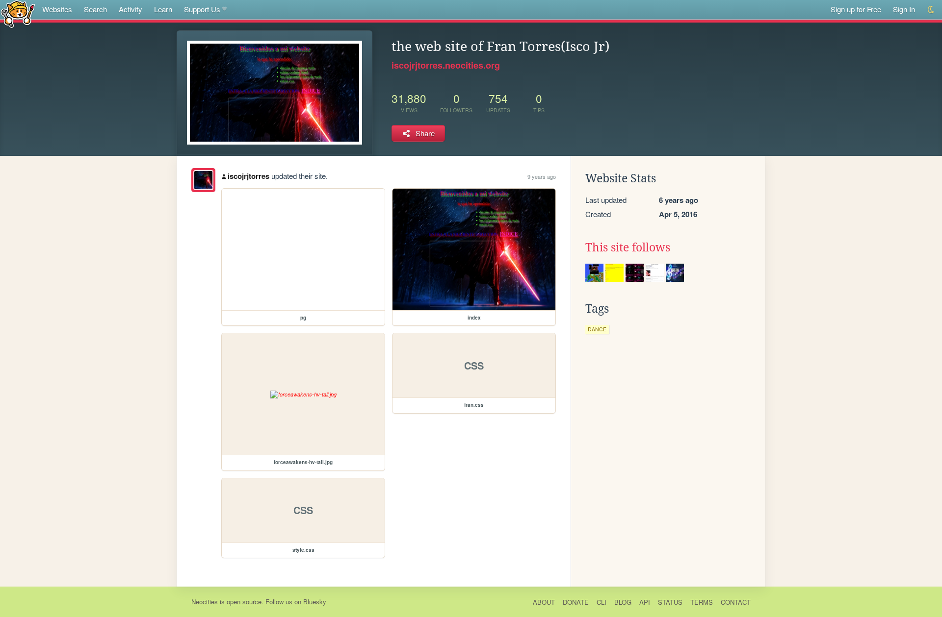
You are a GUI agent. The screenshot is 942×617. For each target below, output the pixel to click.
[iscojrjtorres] (203, 180)
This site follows (627, 247)
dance (597, 329)
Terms (701, 602)
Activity (130, 9)
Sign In (904, 9)
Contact (736, 602)
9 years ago (541, 176)
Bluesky (314, 601)
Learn (163, 9)
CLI (601, 602)
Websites (57, 9)
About (544, 602)
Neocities (204, 601)
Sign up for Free (856, 9)
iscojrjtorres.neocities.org (446, 65)
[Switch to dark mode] (931, 9)
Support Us (202, 9)
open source (244, 601)
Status (670, 602)
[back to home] (18, 13)
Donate (576, 602)
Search (95, 9)
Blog (622, 602)
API (644, 602)
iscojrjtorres (248, 176)
